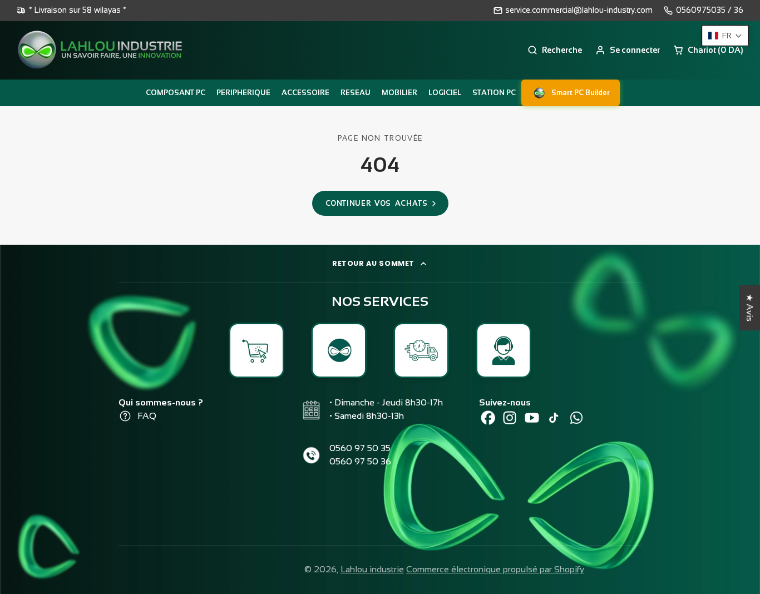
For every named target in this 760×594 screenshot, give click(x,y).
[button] (725, 36)
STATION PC (494, 92)
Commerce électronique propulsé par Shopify (495, 569)
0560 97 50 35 (360, 448)
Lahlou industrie (372, 569)
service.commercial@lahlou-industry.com (579, 10)
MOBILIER (399, 92)
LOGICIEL (444, 92)
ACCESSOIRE (305, 92)
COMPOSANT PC (175, 92)
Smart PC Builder (580, 92)
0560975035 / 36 (709, 10)
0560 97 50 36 (360, 461)
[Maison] (100, 50)
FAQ (146, 415)
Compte (627, 50)
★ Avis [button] (749, 307)
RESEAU (355, 92)
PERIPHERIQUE (243, 92)
